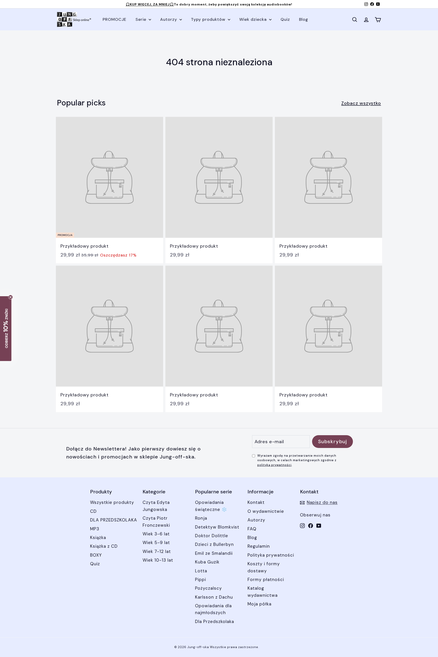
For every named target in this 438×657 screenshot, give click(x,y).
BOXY (96, 555)
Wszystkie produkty (112, 502)
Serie (142, 19)
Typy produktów (209, 19)
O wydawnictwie (266, 511)
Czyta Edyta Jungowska (156, 506)
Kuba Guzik (207, 562)
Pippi (200, 579)
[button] (5, 328)
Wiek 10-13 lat (158, 560)
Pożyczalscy (208, 588)
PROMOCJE (114, 19)
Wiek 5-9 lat (156, 542)
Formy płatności (266, 579)
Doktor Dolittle (211, 536)
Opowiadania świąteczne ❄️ (211, 506)
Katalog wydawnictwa (263, 591)
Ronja (201, 518)
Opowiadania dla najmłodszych (213, 609)
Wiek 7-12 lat (157, 551)
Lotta (201, 571)
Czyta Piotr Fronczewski (156, 521)
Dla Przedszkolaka (214, 621)
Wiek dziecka (253, 19)
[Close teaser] (10, 297)
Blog (303, 19)
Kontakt (256, 502)
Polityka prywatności (271, 555)
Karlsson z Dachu (214, 597)
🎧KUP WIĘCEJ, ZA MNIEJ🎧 (150, 4)
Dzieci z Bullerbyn (214, 544)
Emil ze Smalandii (214, 553)
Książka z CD (104, 546)
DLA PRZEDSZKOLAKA (113, 520)
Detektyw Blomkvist (217, 527)
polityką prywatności (274, 465)
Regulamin (259, 546)
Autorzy (169, 19)
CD (93, 511)
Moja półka (259, 604)
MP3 (94, 529)
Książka (98, 537)
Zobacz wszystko (361, 103)
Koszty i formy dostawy (264, 567)
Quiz (285, 19)
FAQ (252, 529)
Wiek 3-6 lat (156, 534)
